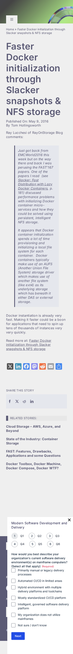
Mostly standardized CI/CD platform (42, 597)
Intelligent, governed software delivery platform (43, 606)
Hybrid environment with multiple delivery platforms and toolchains (40, 589)
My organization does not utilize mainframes (39, 616)
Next (18, 636)
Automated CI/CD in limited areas (40, 580)
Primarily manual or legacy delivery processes (41, 572)
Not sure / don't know (32, 625)
